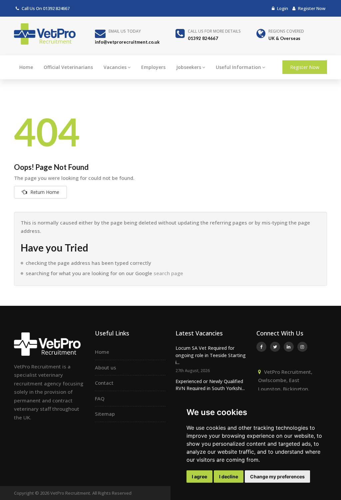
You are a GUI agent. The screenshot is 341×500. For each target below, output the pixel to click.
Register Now (311, 8)
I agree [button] (199, 476)
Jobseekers (188, 67)
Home (26, 67)
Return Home (44, 192)
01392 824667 (56, 8)
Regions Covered (286, 31)
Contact (104, 382)
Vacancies (115, 67)
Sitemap (105, 413)
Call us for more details (214, 31)
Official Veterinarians (68, 67)
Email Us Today (125, 31)
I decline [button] (228, 476)
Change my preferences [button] (277, 476)
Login (282, 8)
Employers (153, 67)
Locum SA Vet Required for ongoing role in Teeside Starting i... (210, 355)
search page (168, 273)
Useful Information (238, 67)
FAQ (100, 398)
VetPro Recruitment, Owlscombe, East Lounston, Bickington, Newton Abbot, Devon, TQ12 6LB (285, 388)
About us (105, 367)
